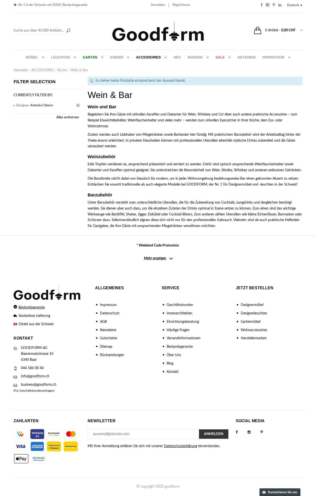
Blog (170, 363)
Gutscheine (108, 338)
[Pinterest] (266, 432)
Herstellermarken (254, 338)
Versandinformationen (183, 338)
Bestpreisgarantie (75, 5)
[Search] (43, 30)
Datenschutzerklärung (180, 446)
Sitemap (106, 346)
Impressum (108, 305)
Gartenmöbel (250, 322)
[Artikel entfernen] (78, 106)
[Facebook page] (242, 432)
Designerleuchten (254, 313)
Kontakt (172, 372)
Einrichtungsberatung (183, 322)
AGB (103, 322)
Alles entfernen (67, 117)
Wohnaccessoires (254, 330)
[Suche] (68, 31)
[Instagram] (254, 432)
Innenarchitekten (179, 313)
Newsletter (108, 330)
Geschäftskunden (180, 305)
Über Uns (174, 355)
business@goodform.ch (38, 384)
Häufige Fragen (178, 330)
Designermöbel (252, 305)
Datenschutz (109, 313)
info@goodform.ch (35, 376)
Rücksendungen (112, 355)
